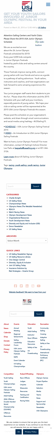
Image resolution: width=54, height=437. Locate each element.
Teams (38, 395)
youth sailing (21, 165)
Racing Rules (24, 401)
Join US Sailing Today (17, 265)
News (6, 328)
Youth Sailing (8, 378)
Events (16, 324)
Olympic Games (42, 378)
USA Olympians (42, 411)
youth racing (33, 165)
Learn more (9, 156)
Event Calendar (19, 360)
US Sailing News (15, 201)
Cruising (43, 334)
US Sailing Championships (19, 365)
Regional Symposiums (18, 335)
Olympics (40, 374)
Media (38, 391)
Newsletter (40, 407)
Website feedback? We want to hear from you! (27, 292)
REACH (12, 209)
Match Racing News (16, 212)
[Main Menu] (48, 5)
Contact (7, 345)
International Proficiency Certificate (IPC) (44, 356)
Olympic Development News (20, 215)
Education (32, 324)
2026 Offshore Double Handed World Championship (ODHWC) (9, 404)
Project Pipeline (41, 381)
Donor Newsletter (16, 226)
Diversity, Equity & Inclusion (20, 262)
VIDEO (8, 133)
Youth (30, 328)
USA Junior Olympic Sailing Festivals (19, 351)
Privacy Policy (6, 350)
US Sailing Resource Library (20, 257)
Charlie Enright (15, 198)
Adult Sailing (32, 331)
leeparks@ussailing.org (25, 148)
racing (11, 165)
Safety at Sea (32, 347)
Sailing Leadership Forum (18, 342)
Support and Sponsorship (40, 403)
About (6, 324)
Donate (7, 341)
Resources (7, 416)
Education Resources (31, 343)
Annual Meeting (17, 329)
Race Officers (32, 338)
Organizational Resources (19, 218)
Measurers (24, 388)
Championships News (17, 203)
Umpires (23, 385)
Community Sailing (44, 329)
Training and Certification (24, 396)
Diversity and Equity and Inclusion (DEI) (24, 223)
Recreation (44, 324)
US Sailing (42, 27)
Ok (18, 432)
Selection (39, 388)
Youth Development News (19, 220)
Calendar (7, 332)
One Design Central (17, 260)
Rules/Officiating (26, 374)
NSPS (16, 357)
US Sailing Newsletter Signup (20, 254)
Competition (9, 374)
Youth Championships (9, 382)
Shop (6, 337)
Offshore (7, 413)
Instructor (31, 335)
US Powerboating (33, 352)
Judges (22, 381)
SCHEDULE (10, 126)
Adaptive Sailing (43, 338)
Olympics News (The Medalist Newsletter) (25, 206)
